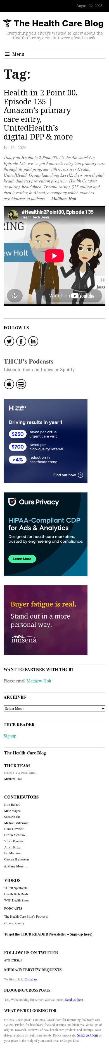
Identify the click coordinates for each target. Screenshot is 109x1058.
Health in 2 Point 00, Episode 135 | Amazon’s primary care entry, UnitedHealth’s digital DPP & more (41, 114)
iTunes (8, 923)
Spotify (19, 923)
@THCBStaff (13, 960)
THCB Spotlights (15, 888)
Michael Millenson (16, 823)
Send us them (74, 999)
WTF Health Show (16, 900)
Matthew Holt (39, 681)
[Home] (53, 23)
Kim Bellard (12, 804)
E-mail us (31, 979)
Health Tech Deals (16, 894)
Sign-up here (80, 934)
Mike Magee (12, 811)
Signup (10, 736)
